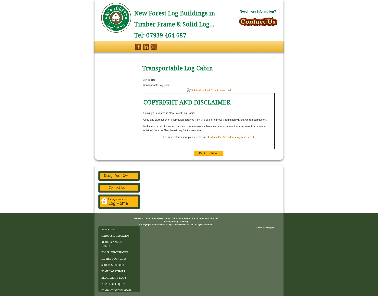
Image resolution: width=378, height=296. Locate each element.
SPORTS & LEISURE (112, 265)
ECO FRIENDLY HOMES (114, 252)
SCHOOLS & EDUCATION (115, 236)
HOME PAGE (108, 229)
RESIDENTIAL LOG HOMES (112, 244)
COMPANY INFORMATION (116, 290)
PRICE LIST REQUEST (113, 284)
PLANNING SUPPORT (113, 271)
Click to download (221, 90)
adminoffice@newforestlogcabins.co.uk (232, 137)
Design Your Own (116, 176)
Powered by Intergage (264, 228)
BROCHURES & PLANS (114, 277)
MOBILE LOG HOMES (114, 258)
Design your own (118, 201)
